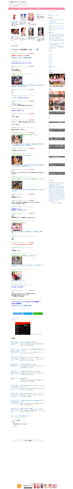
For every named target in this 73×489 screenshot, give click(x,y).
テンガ (58, 184)
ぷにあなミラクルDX (31, 22)
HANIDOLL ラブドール (24, 37)
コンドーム (51, 57)
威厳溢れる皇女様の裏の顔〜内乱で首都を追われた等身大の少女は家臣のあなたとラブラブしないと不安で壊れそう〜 (28, 165)
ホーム (12, 8)
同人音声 (13, 319)
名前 (13, 422)
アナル (50, 55)
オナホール (51, 56)
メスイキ (58, 187)
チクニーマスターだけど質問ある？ (56, 122)
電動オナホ (59, 190)
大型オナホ (57, 189)
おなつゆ (57, 194)
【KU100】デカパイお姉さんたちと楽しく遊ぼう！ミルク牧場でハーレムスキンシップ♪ (28, 266)
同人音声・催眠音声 (15, 318)
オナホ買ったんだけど (52, 22)
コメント (15, 426)
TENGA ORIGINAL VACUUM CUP (14, 22)
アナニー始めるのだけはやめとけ (54, 43)
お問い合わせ (38, 8)
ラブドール (51, 62)
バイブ (50, 61)
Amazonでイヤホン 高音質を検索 (21, 57)
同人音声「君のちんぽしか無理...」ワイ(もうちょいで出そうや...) (32, 393)
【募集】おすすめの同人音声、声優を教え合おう (29, 342)
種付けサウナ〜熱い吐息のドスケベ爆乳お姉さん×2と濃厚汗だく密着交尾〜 (27, 232)
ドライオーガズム (53, 190)
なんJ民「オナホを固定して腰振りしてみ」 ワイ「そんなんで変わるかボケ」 (57, 147)
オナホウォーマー (62, 193)
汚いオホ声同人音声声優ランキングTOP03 (28, 364)
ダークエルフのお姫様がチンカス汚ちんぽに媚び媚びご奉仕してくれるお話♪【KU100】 (28, 190)
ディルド (50, 60)
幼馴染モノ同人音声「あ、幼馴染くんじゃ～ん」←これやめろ (31, 408)
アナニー (55, 186)
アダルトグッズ (51, 53)
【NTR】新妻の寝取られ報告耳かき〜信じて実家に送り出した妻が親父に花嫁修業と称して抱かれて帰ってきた (28, 86)
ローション (51, 64)
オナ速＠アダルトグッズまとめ (17, 2)
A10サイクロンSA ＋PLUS (41, 15)
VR (49, 52)
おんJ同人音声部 (23, 378)
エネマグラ (52, 189)
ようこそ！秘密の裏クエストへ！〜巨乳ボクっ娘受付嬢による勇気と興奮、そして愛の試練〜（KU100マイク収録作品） (28, 144)
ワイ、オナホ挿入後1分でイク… (56, 156)
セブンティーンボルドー (54, 193)
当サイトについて (21, 8)
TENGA (51, 186)
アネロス (61, 191)
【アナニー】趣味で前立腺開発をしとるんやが (22, 415)
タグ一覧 (29, 8)
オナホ (51, 182)
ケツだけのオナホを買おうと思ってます (55, 36)
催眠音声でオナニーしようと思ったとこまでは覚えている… (31, 357)
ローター (50, 65)
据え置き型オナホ (60, 192)
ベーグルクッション (52, 194)
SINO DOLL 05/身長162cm (40, 37)
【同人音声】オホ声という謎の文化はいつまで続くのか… (30, 371)
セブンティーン (53, 192)
